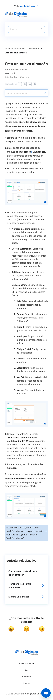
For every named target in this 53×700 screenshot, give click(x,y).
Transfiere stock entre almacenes (19, 585)
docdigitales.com (28, 6)
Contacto (26, 676)
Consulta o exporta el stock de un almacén (22, 573)
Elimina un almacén (18, 596)
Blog (26, 670)
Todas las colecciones (15, 48)
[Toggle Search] (42, 29)
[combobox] (26, 92)
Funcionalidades (26, 663)
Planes (26, 683)
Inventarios (34, 48)
